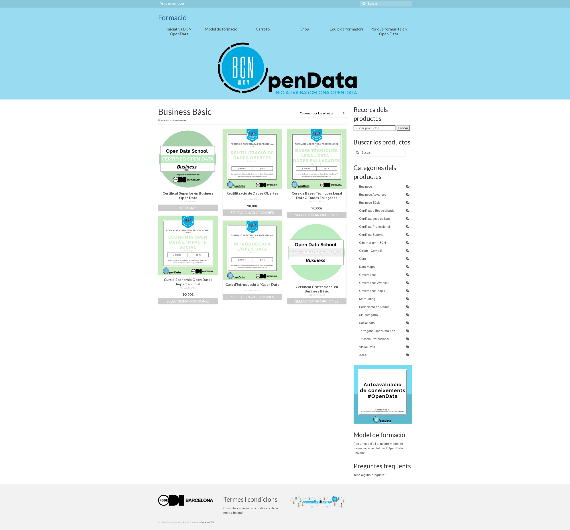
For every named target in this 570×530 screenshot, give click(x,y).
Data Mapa (367, 266)
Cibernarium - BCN (372, 242)
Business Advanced (373, 194)
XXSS (363, 355)
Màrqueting (367, 299)
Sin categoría (368, 315)
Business (365, 186)
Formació (172, 17)
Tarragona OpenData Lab (377, 331)
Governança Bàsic (372, 290)
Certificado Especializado (377, 210)
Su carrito (174, 3)
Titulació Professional (374, 339)
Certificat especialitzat (374, 218)
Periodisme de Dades (374, 307)
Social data (367, 323)
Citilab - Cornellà (371, 250)
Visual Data (367, 347)
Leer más (188, 207)
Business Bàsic (369, 202)
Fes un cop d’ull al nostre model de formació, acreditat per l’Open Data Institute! (378, 448)
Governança (368, 274)
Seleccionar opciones (252, 212)
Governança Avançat (374, 282)
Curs (362, 258)
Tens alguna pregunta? (370, 475)
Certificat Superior (372, 234)
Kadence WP (207, 522)
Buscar (403, 128)
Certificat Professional (374, 226)
